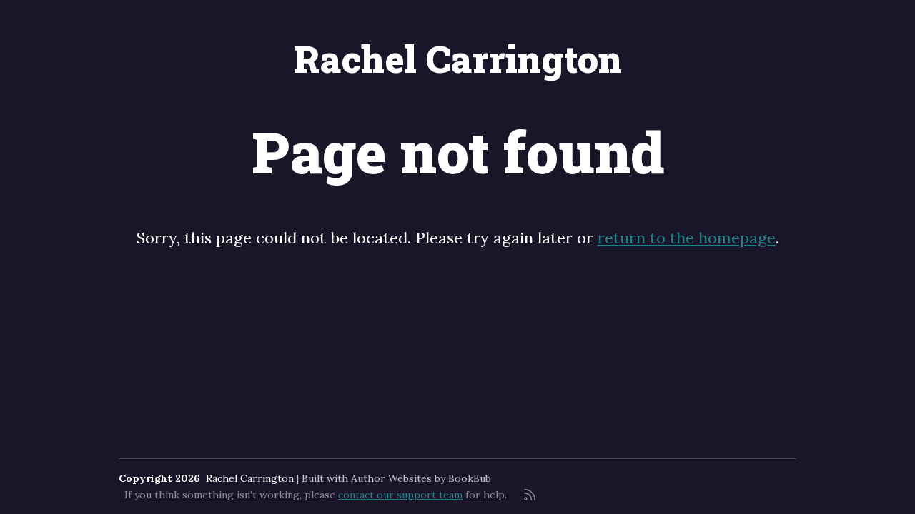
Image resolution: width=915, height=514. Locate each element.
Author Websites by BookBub (421, 478)
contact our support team (400, 494)
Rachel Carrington (458, 58)
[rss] (529, 495)
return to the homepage (687, 238)
